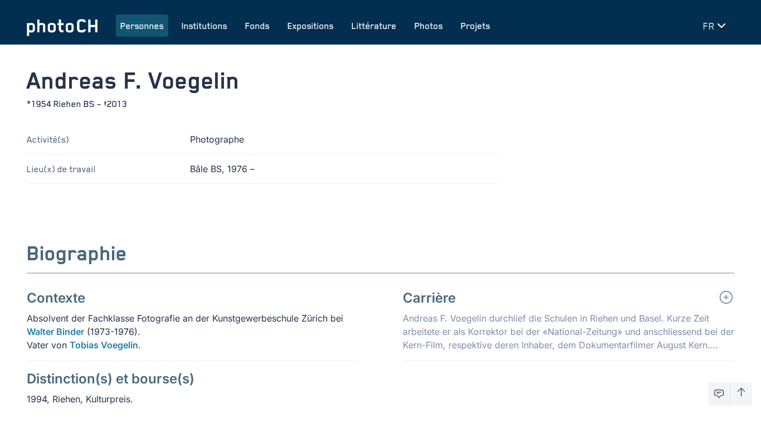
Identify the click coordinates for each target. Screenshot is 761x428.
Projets (475, 26)
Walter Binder (55, 331)
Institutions (204, 26)
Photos (428, 26)
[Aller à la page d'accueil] (62, 26)
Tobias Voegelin (104, 345)
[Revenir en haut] (741, 394)
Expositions (310, 26)
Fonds (257, 26)
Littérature (374, 26)
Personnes (142, 26)
